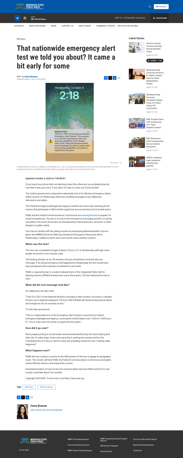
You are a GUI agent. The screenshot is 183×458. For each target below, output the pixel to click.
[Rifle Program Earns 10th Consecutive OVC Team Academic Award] (137, 123)
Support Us (67, 26)
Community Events (105, 26)
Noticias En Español (128, 26)
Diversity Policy (106, 451)
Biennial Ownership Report (143, 445)
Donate (162, 6)
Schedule (19, 26)
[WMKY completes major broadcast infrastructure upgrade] (137, 161)
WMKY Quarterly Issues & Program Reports (113, 440)
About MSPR (85, 26)
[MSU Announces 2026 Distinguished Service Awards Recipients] (137, 142)
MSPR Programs (37, 26)
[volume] (25, 18)
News (53, 26)
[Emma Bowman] (22, 411)
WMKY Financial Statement (78, 439)
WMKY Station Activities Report (80, 451)
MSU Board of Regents (109, 446)
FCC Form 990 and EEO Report (145, 439)
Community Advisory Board (78, 445)
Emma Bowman (31, 76)
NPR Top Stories (46, 387)
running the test (89, 215)
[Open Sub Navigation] (26, 26)
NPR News (21, 39)
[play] (17, 18)
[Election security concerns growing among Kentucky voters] (137, 47)
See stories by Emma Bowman (46, 409)
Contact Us (137, 451)
